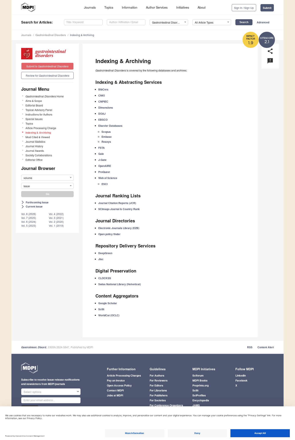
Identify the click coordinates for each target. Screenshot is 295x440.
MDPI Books (200, 380)
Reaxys (106, 142)
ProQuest (104, 172)
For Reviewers (159, 380)
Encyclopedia (200, 400)
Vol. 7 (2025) (28, 218)
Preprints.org (200, 385)
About (202, 7)
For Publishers (159, 395)
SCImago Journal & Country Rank (119, 209)
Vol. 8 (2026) (28, 214)
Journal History (34, 146)
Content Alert (265, 347)
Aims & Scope (33, 101)
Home (44, 96)
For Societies (158, 400)
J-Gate (102, 160)
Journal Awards (34, 150)
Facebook (241, 380)
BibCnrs (103, 89)
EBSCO (103, 120)
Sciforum (198, 375)
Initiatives (182, 7)
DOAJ (102, 114)
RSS (249, 347)
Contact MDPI (115, 390)
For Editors (156, 385)
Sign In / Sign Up (244, 7)
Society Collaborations (38, 155)
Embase (107, 137)
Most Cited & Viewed (37, 137)
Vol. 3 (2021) (56, 218)
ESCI (105, 184)
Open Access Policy (119, 385)
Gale (101, 154)
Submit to (47, 66)
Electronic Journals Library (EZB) (118, 228)
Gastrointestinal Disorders (50, 35)
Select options (32, 392)
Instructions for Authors (38, 114)
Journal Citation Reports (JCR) (117, 203)
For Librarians (158, 390)
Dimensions (105, 107)
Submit (267, 8)
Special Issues (34, 119)
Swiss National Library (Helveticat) (119, 284)
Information (129, 7)
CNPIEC (103, 101)
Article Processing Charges (124, 375)
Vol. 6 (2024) (28, 221)
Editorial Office (34, 159)
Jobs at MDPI (115, 395)
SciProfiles (199, 395)
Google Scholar (107, 303)
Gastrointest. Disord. (34, 347)
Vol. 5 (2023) (28, 225)
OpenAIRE (104, 166)
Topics (108, 7)
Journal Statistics (35, 141)
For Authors (157, 375)
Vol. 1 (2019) (56, 225)
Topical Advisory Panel (38, 110)
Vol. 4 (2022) (56, 214)
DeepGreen (105, 253)
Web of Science (107, 178)
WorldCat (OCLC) (108, 315)
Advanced (263, 22)
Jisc (100, 259)
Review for (47, 75)
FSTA (101, 148)
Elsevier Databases (110, 126)
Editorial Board (34, 105)
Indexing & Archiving (82, 35)
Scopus (106, 132)
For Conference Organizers (166, 405)
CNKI (101, 95)
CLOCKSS (104, 278)
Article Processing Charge (40, 128)
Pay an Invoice (116, 380)
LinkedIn (240, 375)
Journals (90, 7)
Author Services (157, 7)
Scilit (101, 309)
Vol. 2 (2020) (56, 221)
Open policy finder (109, 234)
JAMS (196, 405)
